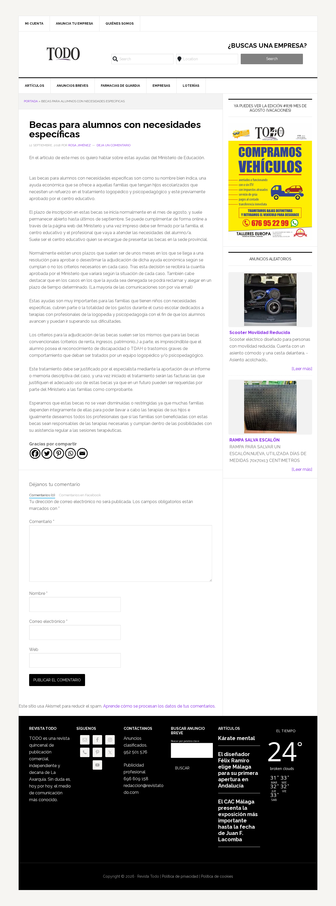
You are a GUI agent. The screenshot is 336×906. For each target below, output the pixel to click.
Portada (31, 101)
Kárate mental (236, 738)
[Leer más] (302, 368)
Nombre (38, 593)
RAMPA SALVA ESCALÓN (254, 440)
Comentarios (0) (42, 495)
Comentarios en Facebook (80, 495)
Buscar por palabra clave (185, 741)
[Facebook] (35, 453)
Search (272, 59)
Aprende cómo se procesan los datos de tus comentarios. (159, 706)
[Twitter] (46, 453)
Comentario (41, 521)
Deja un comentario (113, 145)
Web (33, 649)
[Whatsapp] (70, 453)
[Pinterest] (58, 453)
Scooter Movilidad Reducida (259, 332)
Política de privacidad (180, 876)
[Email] (82, 453)
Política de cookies (217, 876)
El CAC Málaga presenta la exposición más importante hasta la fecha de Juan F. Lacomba (238, 821)
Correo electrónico (48, 621)
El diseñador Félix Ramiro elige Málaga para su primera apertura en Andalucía (238, 770)
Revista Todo (63, 54)
